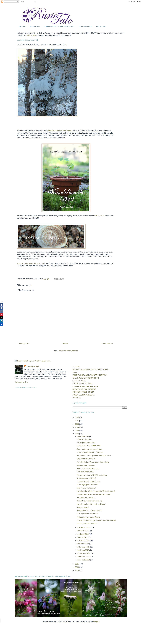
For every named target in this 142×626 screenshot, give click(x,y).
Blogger (96, 622)
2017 (77, 418)
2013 (77, 430)
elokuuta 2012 (82, 537)
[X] (1, 317)
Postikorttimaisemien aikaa (87, 459)
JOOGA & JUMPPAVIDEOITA (83, 395)
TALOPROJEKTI (79, 381)
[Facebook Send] (1, 308)
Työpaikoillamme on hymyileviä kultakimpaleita (94, 494)
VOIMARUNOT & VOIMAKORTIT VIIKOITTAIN (90, 375)
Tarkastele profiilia (21, 382)
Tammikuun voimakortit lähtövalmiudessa (92, 475)
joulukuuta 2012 (83, 436)
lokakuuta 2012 (83, 531)
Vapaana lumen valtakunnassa (88, 468)
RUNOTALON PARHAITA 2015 (84, 389)
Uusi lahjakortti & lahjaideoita (87, 514)
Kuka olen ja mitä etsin (85, 472)
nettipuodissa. (99, 216)
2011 (77, 564)
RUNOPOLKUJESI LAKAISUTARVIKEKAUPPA (59, 27)
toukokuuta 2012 (83, 547)
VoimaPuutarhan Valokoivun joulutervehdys (93, 462)
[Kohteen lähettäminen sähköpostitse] (55, 279)
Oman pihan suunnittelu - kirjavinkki (90, 452)
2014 (77, 427)
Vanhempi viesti (107, 343)
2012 (77, 434)
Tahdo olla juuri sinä (84, 439)
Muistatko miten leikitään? (86, 478)
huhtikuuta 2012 (83, 550)
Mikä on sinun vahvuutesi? (86, 488)
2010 (77, 567)
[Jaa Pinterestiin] (63, 279)
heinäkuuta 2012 (83, 540)
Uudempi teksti (24, 343)
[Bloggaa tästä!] (57, 279)
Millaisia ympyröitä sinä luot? (87, 485)
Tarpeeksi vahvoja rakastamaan (88, 481)
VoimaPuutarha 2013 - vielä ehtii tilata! (91, 504)
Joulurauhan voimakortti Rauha (88, 517)
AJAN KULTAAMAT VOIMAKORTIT (86, 378)
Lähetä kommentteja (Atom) (68, 351)
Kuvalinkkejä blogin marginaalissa (89, 501)
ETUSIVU (22, 27)
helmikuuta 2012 (83, 557)
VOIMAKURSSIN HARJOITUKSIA (85, 386)
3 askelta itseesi (83, 507)
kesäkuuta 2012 (83, 544)
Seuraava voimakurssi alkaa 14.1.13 (30, 263)
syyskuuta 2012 (83, 534)
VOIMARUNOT (101, 27)
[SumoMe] (1, 324)
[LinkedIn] (1, 321)
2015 (77, 424)
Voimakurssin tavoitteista (86, 497)
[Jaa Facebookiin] (61, 279)
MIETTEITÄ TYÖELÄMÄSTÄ (83, 392)
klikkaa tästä (31, 35)
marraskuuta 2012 (84, 527)
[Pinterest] (1, 314)
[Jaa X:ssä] (59, 279)
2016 (77, 421)
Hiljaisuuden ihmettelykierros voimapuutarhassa (94, 455)
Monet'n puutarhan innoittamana (60, 131)
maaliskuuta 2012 (84, 553)
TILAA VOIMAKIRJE (85, 27)
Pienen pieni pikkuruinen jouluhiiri (89, 510)
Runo (75, 372)
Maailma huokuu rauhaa (86, 465)
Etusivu (65, 343)
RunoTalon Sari (33, 366)
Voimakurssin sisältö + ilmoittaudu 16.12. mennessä (96, 491)
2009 (77, 570)
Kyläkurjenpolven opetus (86, 442)
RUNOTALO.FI (35, 27)
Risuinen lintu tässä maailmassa (89, 446)
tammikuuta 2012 (83, 560)
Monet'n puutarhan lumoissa (87, 523)
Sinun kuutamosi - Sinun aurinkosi (89, 449)
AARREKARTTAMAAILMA (83, 383)
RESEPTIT (77, 398)
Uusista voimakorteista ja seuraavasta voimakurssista (96, 520)
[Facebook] (1, 305)
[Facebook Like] (1, 311)
